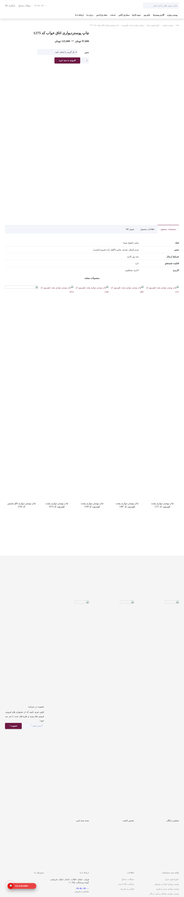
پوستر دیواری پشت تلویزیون (133, 25)
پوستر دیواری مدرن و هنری (167, 889)
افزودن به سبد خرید (67, 60)
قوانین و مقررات (127, 889)
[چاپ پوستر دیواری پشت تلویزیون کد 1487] (127, 288)
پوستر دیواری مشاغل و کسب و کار (164, 894)
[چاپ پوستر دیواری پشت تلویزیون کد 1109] (92, 288)
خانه (177, 25)
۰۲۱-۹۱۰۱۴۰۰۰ (40, 6)
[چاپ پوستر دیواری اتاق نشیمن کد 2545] (21, 288)
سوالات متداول (24, 6)
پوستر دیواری (167, 25)
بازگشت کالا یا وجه (126, 884)
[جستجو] (146, 5)
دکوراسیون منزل (153, 25)
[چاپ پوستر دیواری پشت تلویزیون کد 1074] (56, 288)
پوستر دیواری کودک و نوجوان (166, 884)
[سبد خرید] (9, 15)
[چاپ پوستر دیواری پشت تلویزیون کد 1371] (162, 288)
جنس (87, 52)
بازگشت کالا (10, 6)
